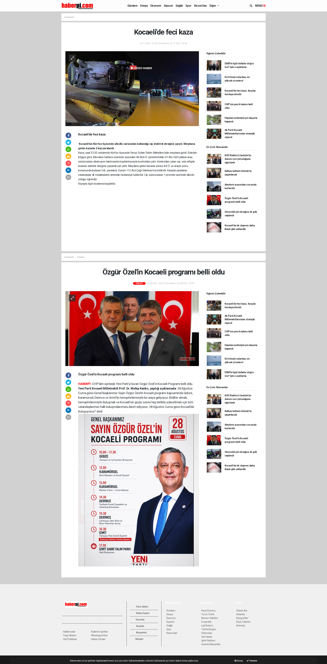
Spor (188, 5)
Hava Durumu (208, 610)
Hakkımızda (69, 631)
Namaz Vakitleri (209, 618)
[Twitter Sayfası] (70, 619)
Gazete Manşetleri (211, 644)
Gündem (132, 5)
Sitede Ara (241, 610)
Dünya (144, 5)
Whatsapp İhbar (99, 635)
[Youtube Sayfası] (82, 619)
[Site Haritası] (100, 619)
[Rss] (94, 619)
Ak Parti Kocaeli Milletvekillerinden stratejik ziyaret (240, 134)
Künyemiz (141, 632)
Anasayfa (69, 17)
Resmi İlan (200, 5)
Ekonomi (155, 5)
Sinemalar (206, 633)
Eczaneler (206, 621)
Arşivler (140, 626)
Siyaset (168, 5)
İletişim (139, 639)
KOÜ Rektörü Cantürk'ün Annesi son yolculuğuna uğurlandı (238, 159)
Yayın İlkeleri (69, 635)
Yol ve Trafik (207, 614)
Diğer (213, 5)
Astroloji (240, 625)
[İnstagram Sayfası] (76, 619)
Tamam (253, 660)
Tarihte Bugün (208, 629)
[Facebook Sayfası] (65, 619)
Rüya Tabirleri (243, 621)
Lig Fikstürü (207, 625)
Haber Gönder (98, 639)
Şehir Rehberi (208, 640)
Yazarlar (140, 619)
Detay (239, 660)
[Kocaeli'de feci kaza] (132, 88)
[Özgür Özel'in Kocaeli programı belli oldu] (132, 328)
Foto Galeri (142, 606)
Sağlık (179, 5)
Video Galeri (142, 613)
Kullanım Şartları (99, 631)
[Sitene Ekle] (106, 619)
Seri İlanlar (206, 636)
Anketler (240, 614)
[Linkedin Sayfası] (88, 619)
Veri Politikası (70, 639)
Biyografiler (242, 618)
